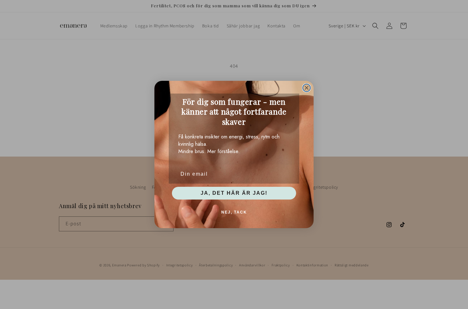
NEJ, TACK (234, 212)
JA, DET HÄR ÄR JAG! (234, 193)
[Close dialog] (306, 88)
